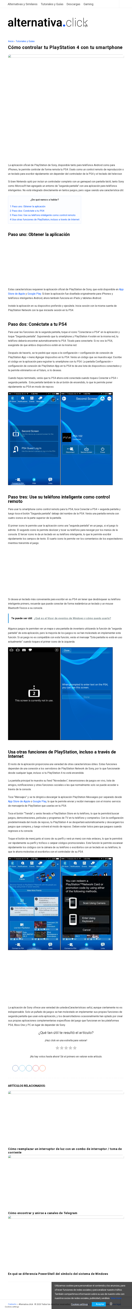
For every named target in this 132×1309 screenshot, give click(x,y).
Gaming (88, 4)
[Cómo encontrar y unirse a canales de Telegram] (66, 1181)
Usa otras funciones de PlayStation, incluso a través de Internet (44, 219)
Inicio (11, 41)
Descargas (73, 4)
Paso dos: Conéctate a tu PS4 (27, 210)
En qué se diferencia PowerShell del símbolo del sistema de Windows (58, 1273)
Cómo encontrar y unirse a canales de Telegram (42, 1213)
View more (116, 1298)
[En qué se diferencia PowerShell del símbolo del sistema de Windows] (66, 1242)
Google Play (34, 293)
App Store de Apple (19, 801)
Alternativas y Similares (23, 4)
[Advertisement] (66, 137)
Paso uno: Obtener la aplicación (27, 206)
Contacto (12, 1304)
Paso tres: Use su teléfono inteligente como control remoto (42, 215)
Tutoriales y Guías (52, 4)
